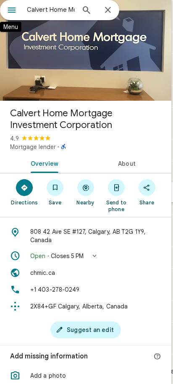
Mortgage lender (33, 147)
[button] (85, 256)
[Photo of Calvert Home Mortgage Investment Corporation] (85, 50)
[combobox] (51, 10)
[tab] (43, 163)
